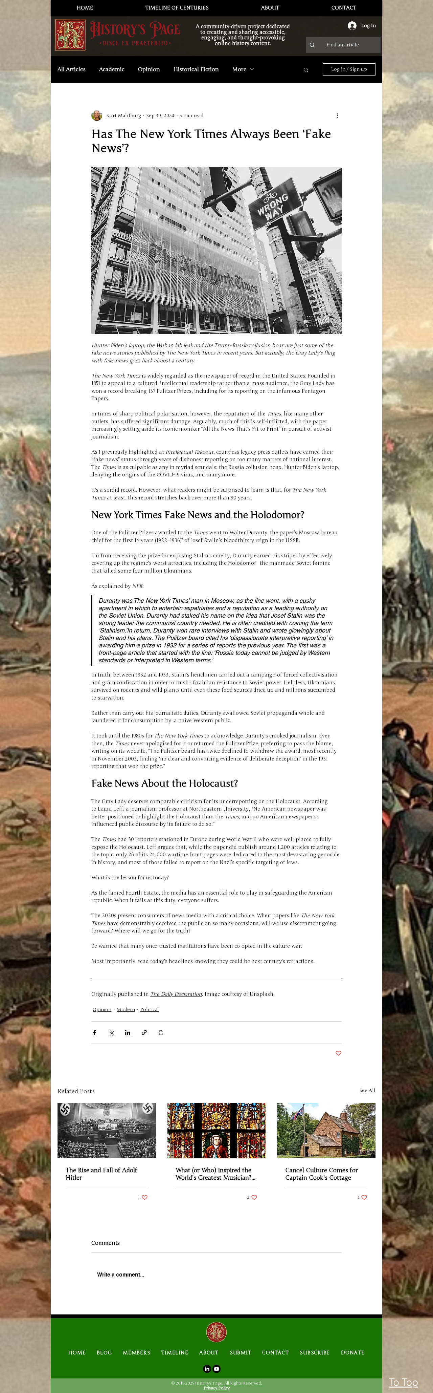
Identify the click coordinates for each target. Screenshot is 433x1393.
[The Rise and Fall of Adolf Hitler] (107, 1130)
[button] (306, 69)
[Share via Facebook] (94, 1032)
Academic (111, 69)
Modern (126, 1009)
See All (367, 1090)
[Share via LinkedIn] (127, 1032)
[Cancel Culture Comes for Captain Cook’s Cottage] (326, 1130)
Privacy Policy (217, 1388)
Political (149, 1009)
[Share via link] (144, 1032)
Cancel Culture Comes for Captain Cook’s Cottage (321, 1173)
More (239, 69)
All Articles (72, 69)
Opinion (149, 69)
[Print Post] (161, 1032)
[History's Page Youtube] (216, 1369)
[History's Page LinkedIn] (207, 1369)
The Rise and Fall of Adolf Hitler (101, 1173)
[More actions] (338, 115)
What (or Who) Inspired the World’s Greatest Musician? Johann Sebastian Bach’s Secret (213, 1173)
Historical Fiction (196, 69)
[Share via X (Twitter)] (111, 1032)
